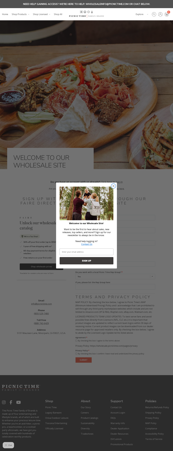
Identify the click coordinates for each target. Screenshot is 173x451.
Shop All (58, 14)
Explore (139, 14)
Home (5, 14)
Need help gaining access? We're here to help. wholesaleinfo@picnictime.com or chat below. (86, 4)
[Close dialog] (113, 186)
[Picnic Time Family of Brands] (86, 14)
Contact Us (86, 244)
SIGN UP (86, 260)
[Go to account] (161, 14)
